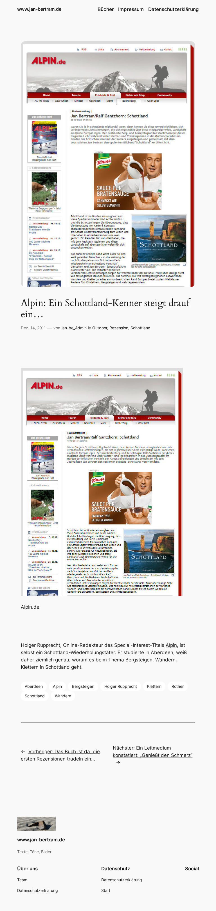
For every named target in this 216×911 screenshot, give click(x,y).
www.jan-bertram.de (39, 9)
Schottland (140, 327)
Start (105, 890)
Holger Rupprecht (120, 686)
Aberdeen (34, 686)
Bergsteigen (83, 686)
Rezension (118, 327)
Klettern (154, 686)
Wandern (63, 695)
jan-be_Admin (74, 327)
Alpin (171, 645)
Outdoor (99, 327)
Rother (178, 686)
